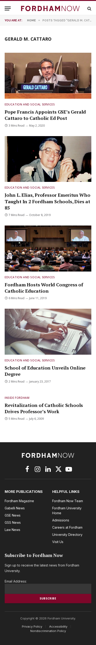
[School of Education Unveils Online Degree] (48, 332)
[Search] (88, 8)
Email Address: (16, 581)
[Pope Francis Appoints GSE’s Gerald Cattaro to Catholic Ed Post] (48, 76)
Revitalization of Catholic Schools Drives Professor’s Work (44, 408)
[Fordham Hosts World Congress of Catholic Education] (48, 249)
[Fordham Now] (50, 8)
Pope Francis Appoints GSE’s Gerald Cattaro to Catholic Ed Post (45, 115)
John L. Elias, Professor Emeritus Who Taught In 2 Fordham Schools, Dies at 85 (47, 201)
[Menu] (8, 8)
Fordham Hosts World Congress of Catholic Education (44, 288)
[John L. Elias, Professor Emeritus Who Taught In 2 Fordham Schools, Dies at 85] (48, 159)
